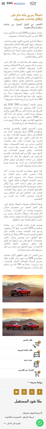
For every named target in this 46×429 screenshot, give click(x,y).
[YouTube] (16, 392)
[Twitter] (32, 392)
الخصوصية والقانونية (13, 417)
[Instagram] (24, 392)
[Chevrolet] (33, 3)
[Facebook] (39, 392)
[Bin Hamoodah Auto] (19, 3)
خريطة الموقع (28, 417)
